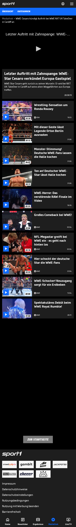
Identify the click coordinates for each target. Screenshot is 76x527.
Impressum (9, 483)
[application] (38, 49)
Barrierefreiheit (11, 511)
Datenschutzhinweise (14, 489)
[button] (38, 49)
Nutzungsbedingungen (15, 500)
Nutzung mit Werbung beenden (20, 506)
